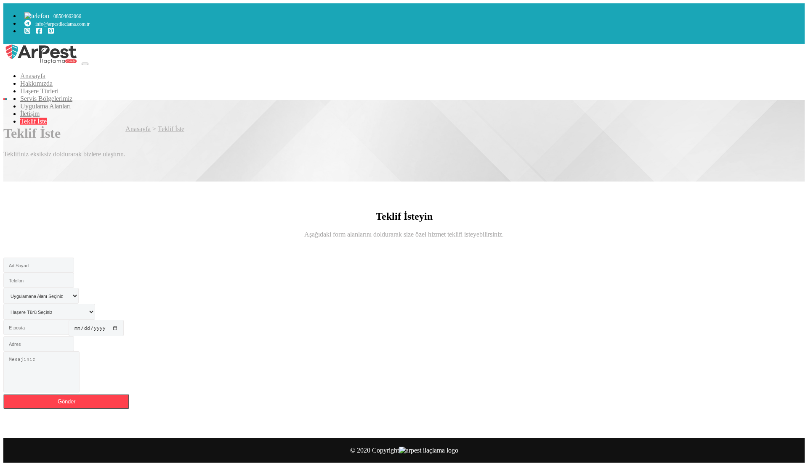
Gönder (66, 401)
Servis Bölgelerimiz (46, 98)
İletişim (30, 113)
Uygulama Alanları (45, 106)
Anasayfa (32, 75)
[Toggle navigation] (85, 64)
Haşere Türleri (39, 91)
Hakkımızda (36, 83)
